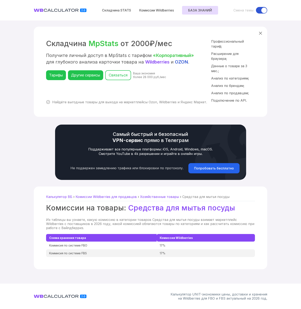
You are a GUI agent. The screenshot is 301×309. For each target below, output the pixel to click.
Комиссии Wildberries (156, 10)
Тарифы (56, 75)
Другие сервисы (85, 75)
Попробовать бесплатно (214, 168)
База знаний (200, 10)
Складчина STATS (116, 10)
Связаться (118, 75)
